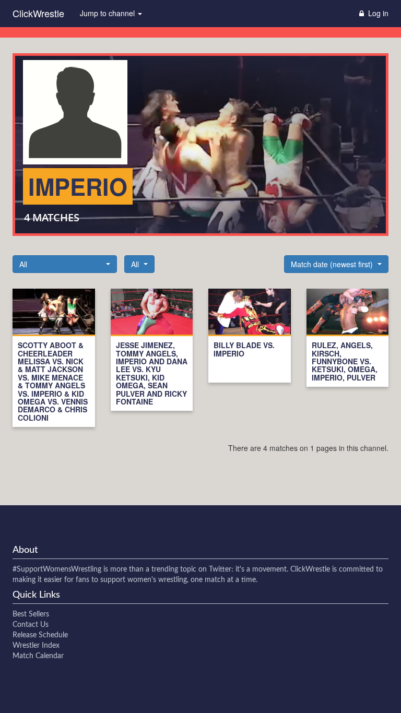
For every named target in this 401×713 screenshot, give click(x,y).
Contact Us (31, 624)
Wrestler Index (36, 645)
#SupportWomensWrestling (57, 569)
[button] (65, 264)
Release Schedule (40, 635)
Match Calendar (38, 656)
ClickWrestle (38, 13)
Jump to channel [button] (108, 13)
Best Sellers (31, 614)
